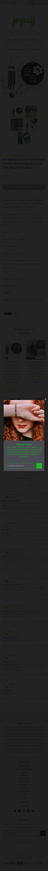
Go (39, 466)
